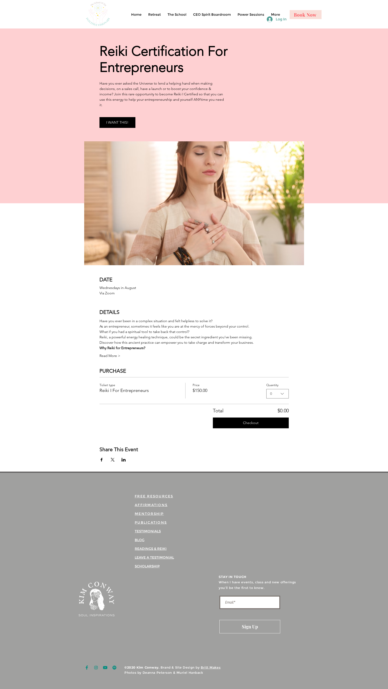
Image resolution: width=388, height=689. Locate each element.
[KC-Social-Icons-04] (105, 667)
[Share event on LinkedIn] (123, 460)
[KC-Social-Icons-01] (87, 667)
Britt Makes (210, 667)
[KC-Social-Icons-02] (96, 667)
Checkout (250, 423)
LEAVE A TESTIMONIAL (154, 557)
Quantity (272, 385)
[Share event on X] (112, 460)
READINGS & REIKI (151, 549)
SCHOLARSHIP (147, 566)
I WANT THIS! (117, 122)
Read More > (109, 356)
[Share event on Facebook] (101, 460)
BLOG (139, 540)
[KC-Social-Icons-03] (114, 667)
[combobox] (277, 393)
